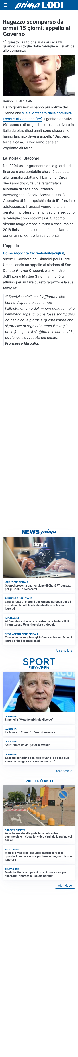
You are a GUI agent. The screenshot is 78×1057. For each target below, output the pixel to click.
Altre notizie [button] (64, 650)
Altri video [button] (65, 885)
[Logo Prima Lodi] (39, 5)
